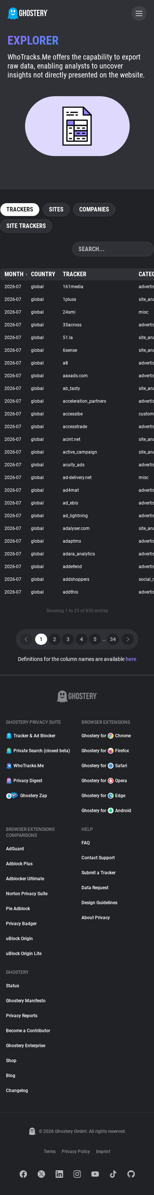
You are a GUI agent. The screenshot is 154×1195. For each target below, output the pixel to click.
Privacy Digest (27, 780)
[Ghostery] (27, 13)
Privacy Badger (21, 923)
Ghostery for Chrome (106, 735)
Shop (11, 1060)
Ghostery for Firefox (105, 750)
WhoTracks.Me (28, 765)
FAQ (85, 842)
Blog (10, 1075)
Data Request (94, 887)
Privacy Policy (76, 1151)
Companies (94, 209)
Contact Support (98, 857)
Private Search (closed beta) (41, 750)
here (131, 659)
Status (12, 985)
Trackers (19, 209)
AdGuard (15, 848)
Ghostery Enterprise (25, 1045)
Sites (56, 209)
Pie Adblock (18, 908)
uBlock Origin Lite (23, 953)
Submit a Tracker (98, 872)
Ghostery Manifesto (26, 1000)
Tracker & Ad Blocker (34, 735)
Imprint (103, 1151)
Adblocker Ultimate (25, 878)
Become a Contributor (28, 1030)
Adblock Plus (19, 863)
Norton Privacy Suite (26, 893)
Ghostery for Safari (104, 765)
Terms (50, 1151)
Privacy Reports (21, 1015)
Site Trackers (26, 225)
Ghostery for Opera (104, 780)
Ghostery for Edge (103, 795)
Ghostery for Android (106, 810)
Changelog (17, 1090)
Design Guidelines (99, 902)
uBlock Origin (19, 938)
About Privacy (95, 917)
